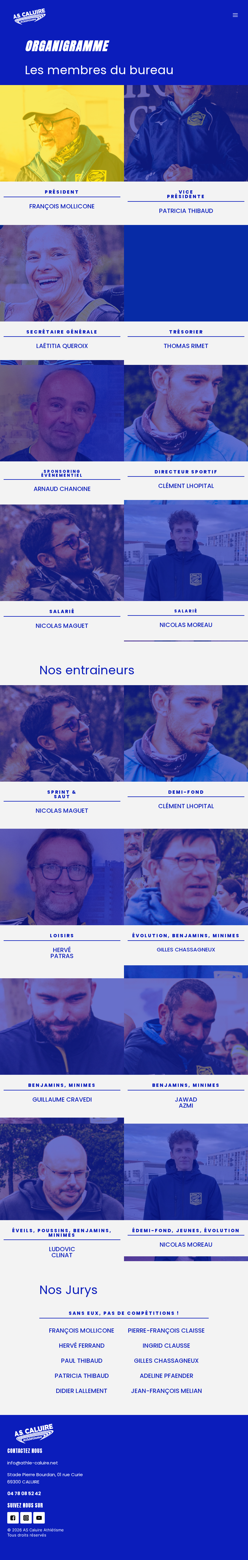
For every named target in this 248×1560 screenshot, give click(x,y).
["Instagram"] (26, 1518)
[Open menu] (235, 15)
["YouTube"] (39, 1518)
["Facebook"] (13, 1518)
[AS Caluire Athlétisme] (30, 17)
